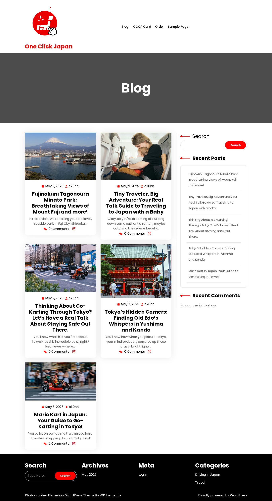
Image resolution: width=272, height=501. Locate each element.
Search (200, 136)
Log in (142, 474)
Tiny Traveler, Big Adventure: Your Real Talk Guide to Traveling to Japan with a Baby (136, 202)
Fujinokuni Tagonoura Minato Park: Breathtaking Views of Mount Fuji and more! (60, 202)
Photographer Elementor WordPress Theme (60, 495)
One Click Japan (48, 46)
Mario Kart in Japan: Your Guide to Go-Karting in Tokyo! (60, 420)
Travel (200, 482)
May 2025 (89, 474)
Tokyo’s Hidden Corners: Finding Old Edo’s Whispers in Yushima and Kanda (136, 320)
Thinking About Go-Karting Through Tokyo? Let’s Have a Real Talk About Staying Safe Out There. (60, 317)
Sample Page (178, 27)
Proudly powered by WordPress (222, 495)
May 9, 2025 (54, 186)
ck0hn (74, 186)
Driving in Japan (207, 474)
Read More (58, 156)
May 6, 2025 (54, 407)
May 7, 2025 (130, 304)
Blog (125, 27)
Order (159, 27)
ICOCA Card (141, 27)
